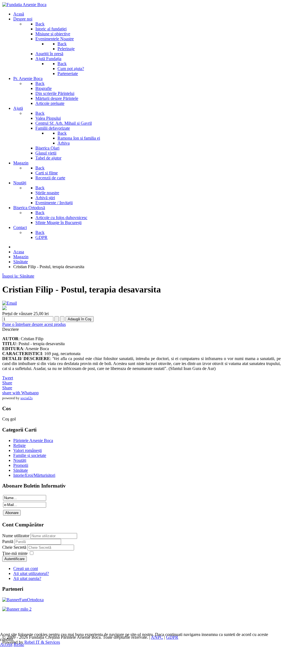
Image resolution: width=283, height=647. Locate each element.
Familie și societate (29, 455)
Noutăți (19, 460)
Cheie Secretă (14, 547)
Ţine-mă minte (15, 553)
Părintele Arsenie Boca (33, 440)
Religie (19, 445)
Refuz (19, 644)
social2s (26, 398)
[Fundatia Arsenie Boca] (24, 4)
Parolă (8, 541)
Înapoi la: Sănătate (18, 276)
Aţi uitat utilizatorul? (31, 573)
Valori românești (27, 450)
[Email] (9, 303)
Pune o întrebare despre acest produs (34, 324)
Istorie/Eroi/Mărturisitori (34, 475)
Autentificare (14, 559)
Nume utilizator (15, 535)
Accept (6, 644)
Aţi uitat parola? (27, 578)
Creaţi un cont (25, 568)
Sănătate (20, 470)
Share (7, 382)
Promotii (20, 465)
